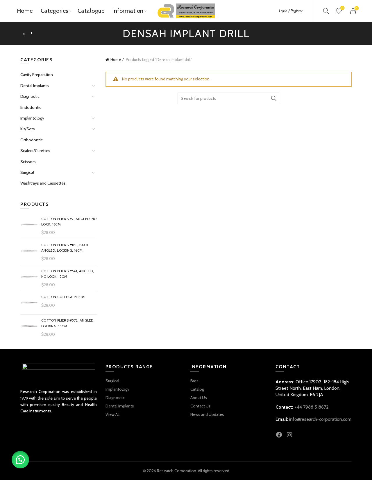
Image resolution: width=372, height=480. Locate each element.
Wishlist (342, 8)
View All (112, 414)
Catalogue (91, 10)
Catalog (197, 389)
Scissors (28, 161)
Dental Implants (34, 85)
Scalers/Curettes (35, 150)
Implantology (32, 118)
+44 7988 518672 (311, 407)
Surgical (27, 172)
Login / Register (291, 10)
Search (273, 98)
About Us (198, 397)
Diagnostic (30, 96)
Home (25, 10)
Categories (54, 10)
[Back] (27, 34)
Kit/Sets (27, 128)
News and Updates (207, 414)
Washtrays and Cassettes (43, 183)
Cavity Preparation (36, 74)
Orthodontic (31, 139)
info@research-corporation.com (320, 419)
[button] (20, 459)
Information (128, 10)
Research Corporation (176, 470)
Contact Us (200, 406)
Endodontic (30, 107)
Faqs (194, 380)
